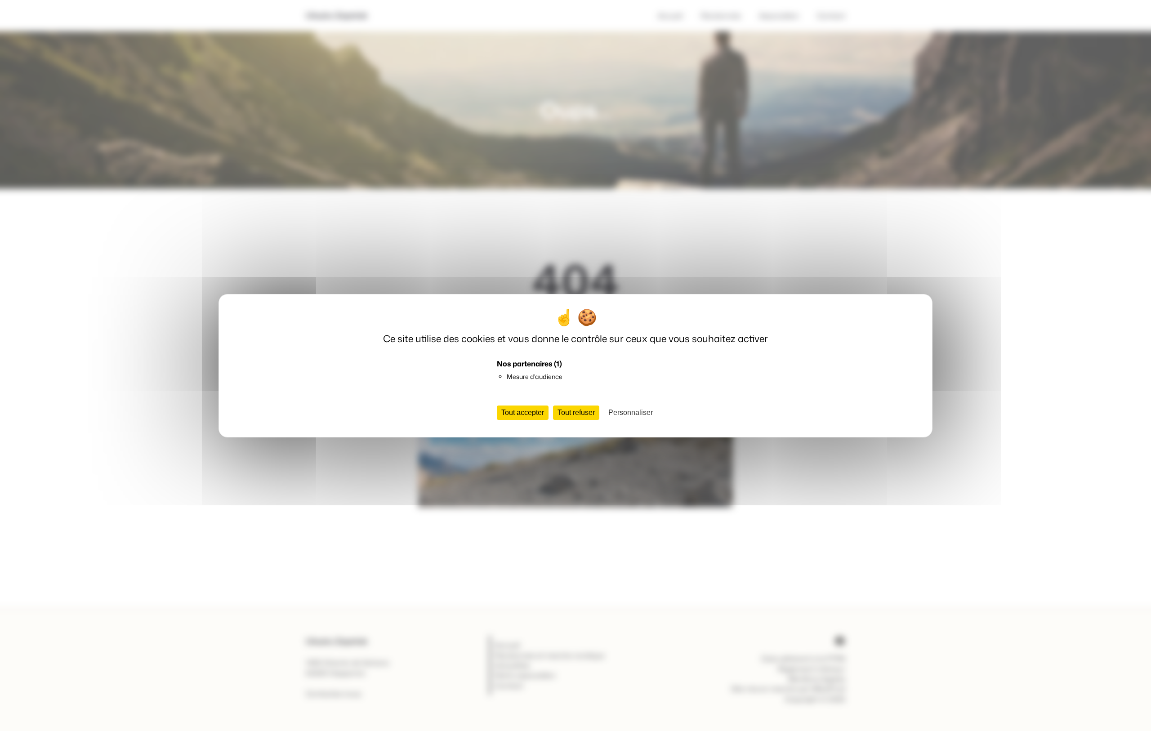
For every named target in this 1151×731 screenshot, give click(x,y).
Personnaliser (630, 412)
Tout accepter (522, 412)
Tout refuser (576, 412)
